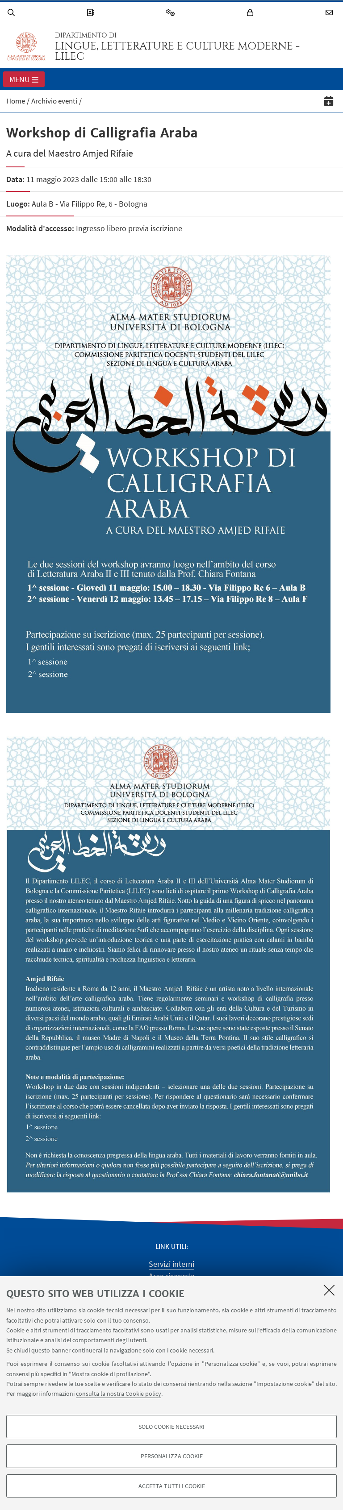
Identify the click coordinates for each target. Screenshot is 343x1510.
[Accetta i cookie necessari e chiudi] (329, 1290)
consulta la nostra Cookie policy (118, 1394)
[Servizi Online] (172, 13)
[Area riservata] (251, 13)
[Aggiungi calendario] (329, 101)
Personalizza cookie (172, 1456)
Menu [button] (19, 79)
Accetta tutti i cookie (171, 1486)
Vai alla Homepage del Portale (26, 46)
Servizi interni (171, 1264)
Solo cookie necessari (171, 1427)
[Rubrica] (91, 13)
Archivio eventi (54, 101)
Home (15, 101)
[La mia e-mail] (330, 13)
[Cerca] (12, 13)
